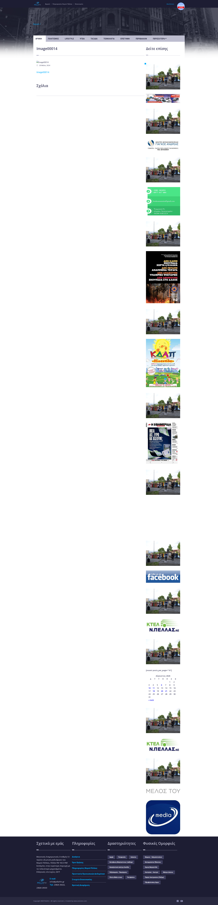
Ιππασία (133, 857)
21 (166, 691)
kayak (111, 857)
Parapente (122, 857)
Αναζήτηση (170, 4)
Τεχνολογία (108, 39)
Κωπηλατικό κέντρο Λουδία (119, 867)
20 (162, 691)
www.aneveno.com (80, 901)
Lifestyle (69, 39)
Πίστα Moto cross (116, 877)
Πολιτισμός (53, 39)
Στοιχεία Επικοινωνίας (82, 880)
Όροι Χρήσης (77, 862)
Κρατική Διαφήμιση (81, 885)
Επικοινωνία (79, 4)
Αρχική (47, 4)
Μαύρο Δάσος (168, 872)
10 (149, 688)
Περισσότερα (159, 38)
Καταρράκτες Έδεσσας (153, 862)
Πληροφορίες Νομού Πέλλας (62, 4)
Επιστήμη (125, 39)
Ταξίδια (94, 39)
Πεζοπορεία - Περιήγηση (118, 872)
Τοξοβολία (130, 877)
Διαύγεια (76, 857)
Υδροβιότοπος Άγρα (152, 882)
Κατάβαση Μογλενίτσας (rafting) (121, 862)
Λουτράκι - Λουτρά (151, 872)
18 (154, 691)
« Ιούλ (151, 700)
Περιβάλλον (141, 39)
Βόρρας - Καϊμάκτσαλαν (153, 857)
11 (154, 688)
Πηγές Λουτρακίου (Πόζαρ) (154, 877)
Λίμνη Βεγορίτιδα (151, 867)
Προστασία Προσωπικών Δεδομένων (88, 874)
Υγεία (82, 39)
